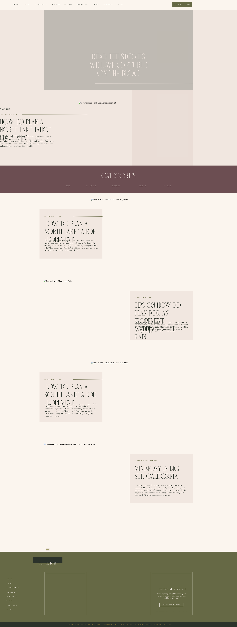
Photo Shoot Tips (8, 114)
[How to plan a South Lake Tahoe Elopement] (142, 397)
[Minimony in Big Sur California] (94, 478)
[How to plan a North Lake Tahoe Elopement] (142, 234)
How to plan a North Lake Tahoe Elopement (25, 130)
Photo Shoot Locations (146, 461)
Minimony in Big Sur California (157, 472)
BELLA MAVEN (166, 624)
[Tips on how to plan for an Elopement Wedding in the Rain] (94, 315)
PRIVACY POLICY (128, 624)
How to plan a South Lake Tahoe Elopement (70, 395)
